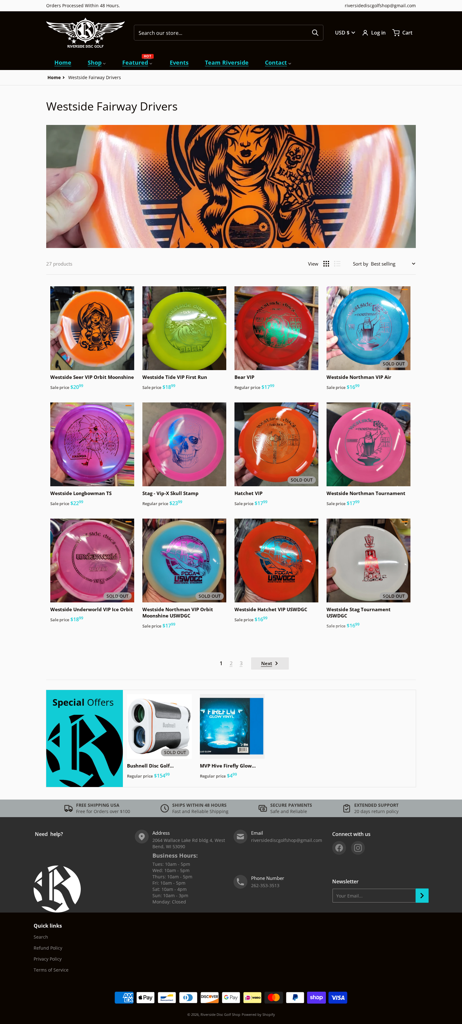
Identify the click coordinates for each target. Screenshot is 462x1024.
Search (41, 937)
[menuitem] (63, 62)
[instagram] (358, 848)
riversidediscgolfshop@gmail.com (380, 5)
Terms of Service (51, 970)
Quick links (48, 926)
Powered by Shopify (258, 1014)
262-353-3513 (265, 885)
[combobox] (228, 33)
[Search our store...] (315, 33)
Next (266, 663)
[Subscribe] (422, 895)
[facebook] (339, 848)
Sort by (360, 264)
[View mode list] (337, 263)
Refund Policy (48, 948)
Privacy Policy (48, 959)
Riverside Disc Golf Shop (220, 1014)
